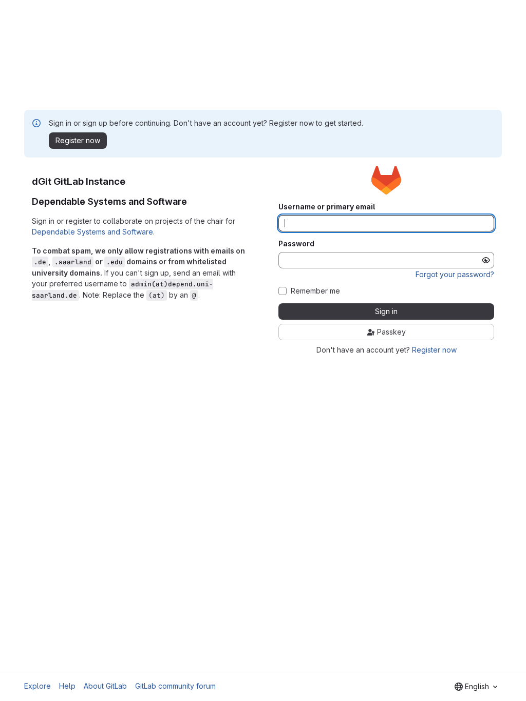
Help (67, 685)
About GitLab (105, 685)
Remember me (315, 291)
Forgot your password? (455, 274)
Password (296, 244)
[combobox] (476, 686)
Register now (434, 349)
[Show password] (486, 260)
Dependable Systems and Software (92, 231)
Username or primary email (326, 207)
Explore (37, 685)
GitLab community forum (175, 685)
